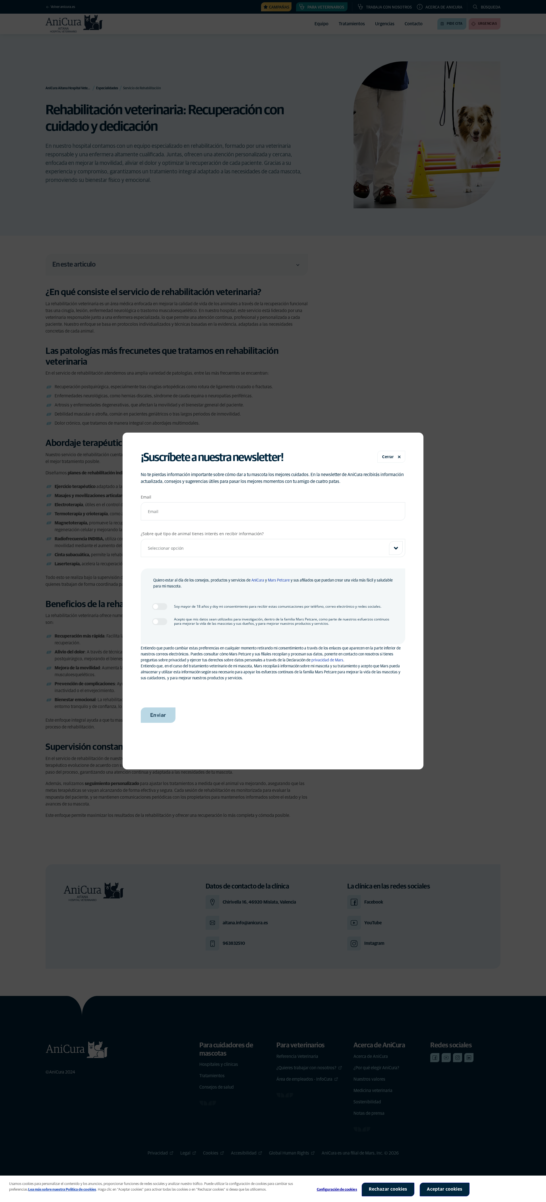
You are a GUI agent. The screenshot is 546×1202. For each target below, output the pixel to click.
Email (146, 497)
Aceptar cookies (444, 1189)
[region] (273, 1189)
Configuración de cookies (337, 1189)
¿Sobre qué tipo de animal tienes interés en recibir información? (202, 533)
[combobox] (273, 548)
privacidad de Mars (327, 660)
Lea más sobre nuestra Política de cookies (62, 1189)
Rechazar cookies (388, 1189)
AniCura (257, 580)
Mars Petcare (279, 580)
